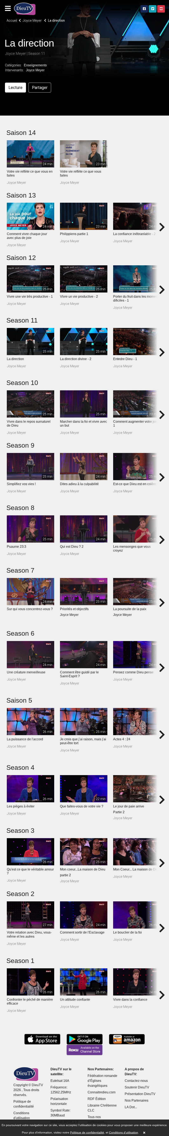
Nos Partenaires (136, 1100)
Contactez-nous (136, 1080)
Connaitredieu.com (101, 1092)
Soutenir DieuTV (137, 1087)
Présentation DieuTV (140, 1094)
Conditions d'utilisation (123, 1132)
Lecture (15, 87)
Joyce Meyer (35, 70)
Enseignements (35, 65)
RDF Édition (97, 1099)
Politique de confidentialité (87, 1132)
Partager (40, 87)
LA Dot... (131, 1107)
